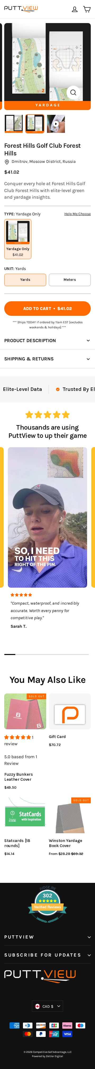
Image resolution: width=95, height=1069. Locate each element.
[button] (18, 737)
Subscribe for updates (43, 955)
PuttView (19, 937)
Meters (70, 279)
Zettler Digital (54, 1056)
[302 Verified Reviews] (47, 925)
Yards (25, 279)
